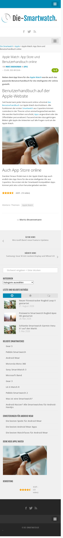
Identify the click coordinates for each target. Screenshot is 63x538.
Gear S (9, 346)
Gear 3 (9, 381)
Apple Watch (36, 77)
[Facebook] (24, 31)
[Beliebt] (30, 295)
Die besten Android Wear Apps (21, 426)
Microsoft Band (14, 375)
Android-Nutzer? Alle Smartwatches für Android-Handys (31, 406)
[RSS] (35, 31)
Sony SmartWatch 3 (16, 369)
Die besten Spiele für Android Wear (24, 421)
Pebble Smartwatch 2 (17, 392)
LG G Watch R (12, 387)
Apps (36, 114)
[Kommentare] (49, 295)
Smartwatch (27, 108)
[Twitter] (29, 31)
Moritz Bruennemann (13, 67)
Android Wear (13, 357)
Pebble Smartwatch (16, 352)
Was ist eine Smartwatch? (19, 398)
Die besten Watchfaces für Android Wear (27, 432)
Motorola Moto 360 (16, 363)
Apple (26, 67)
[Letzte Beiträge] (12, 295)
